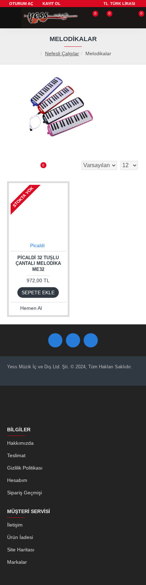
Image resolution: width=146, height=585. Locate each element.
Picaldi (37, 245)
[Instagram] (91, 340)
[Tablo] (12, 165)
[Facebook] (55, 340)
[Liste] (24, 165)
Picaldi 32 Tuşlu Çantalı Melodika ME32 (38, 263)
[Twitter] (73, 340)
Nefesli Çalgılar (62, 53)
